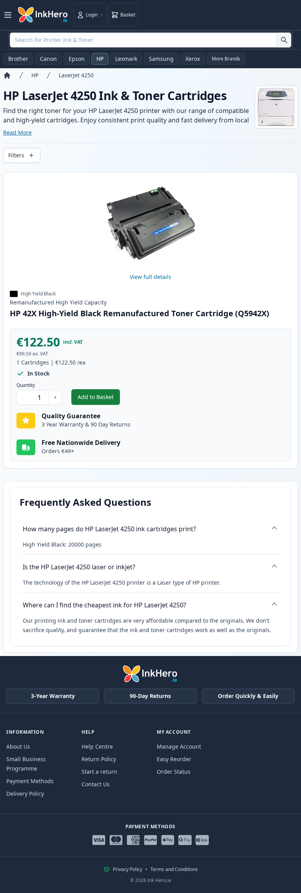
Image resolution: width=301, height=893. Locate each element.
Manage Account (179, 746)
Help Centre (97, 746)
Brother (18, 58)
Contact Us (96, 784)
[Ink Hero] (43, 15)
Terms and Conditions (174, 869)
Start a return (99, 771)
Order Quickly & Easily (248, 696)
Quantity (25, 385)
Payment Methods (30, 781)
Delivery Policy (25, 793)
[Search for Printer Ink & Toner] (284, 40)
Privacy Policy (127, 869)
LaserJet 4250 (76, 75)
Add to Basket (99, 399)
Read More (17, 132)
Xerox (192, 58)
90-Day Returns (150, 696)
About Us (18, 746)
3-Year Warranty (53, 696)
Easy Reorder (174, 759)
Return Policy (99, 759)
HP (99, 58)
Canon (48, 58)
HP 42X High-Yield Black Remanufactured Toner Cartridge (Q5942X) (139, 313)
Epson (77, 58)
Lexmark (126, 58)
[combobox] (150, 40)
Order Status (173, 771)
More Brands (226, 58)
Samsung (161, 58)
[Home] (7, 75)
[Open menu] (8, 15)
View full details (150, 277)
